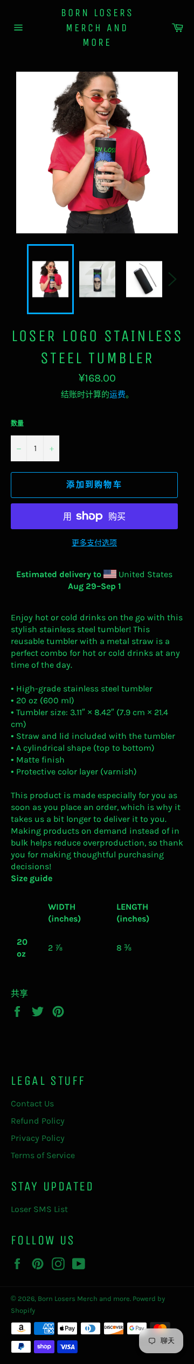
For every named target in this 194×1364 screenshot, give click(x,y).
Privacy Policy (38, 1138)
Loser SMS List (39, 1209)
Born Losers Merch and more (97, 27)
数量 (17, 423)
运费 (117, 394)
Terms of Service (43, 1155)
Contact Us (32, 1103)
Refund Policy (38, 1121)
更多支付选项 (94, 543)
